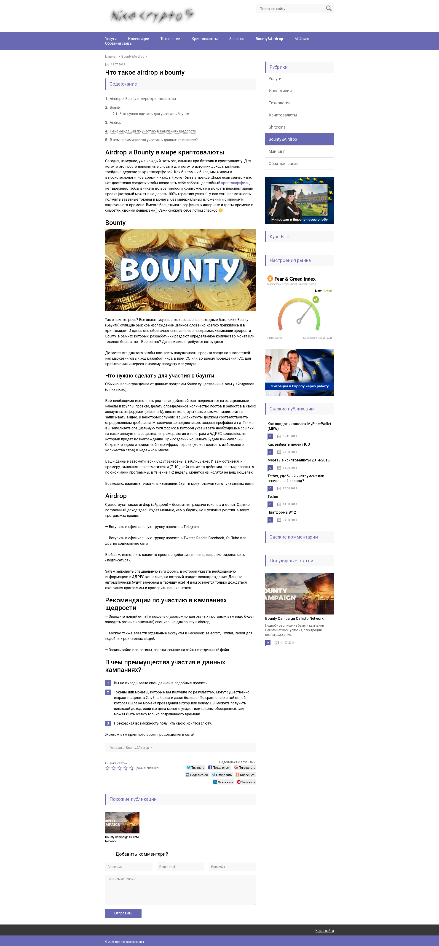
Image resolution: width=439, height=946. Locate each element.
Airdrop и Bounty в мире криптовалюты (140, 99)
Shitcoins (236, 39)
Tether (273, 496)
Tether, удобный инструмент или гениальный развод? (296, 478)
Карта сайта (325, 931)
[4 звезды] (126, 768)
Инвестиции (138, 39)
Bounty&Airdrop (269, 39)
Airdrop (113, 122)
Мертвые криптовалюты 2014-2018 (298, 460)
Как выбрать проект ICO (289, 444)
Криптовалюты (205, 39)
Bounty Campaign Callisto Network (122, 839)
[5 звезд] (132, 768)
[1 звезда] (108, 768)
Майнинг (301, 39)
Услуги (111, 39)
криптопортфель (235, 183)
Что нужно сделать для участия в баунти (150, 114)
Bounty (113, 107)
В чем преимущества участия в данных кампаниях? (151, 140)
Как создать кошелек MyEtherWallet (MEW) (299, 426)
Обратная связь (118, 43)
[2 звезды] (114, 768)
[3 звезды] (120, 768)
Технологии (170, 39)
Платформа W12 (282, 512)
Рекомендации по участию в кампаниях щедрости (150, 131)
